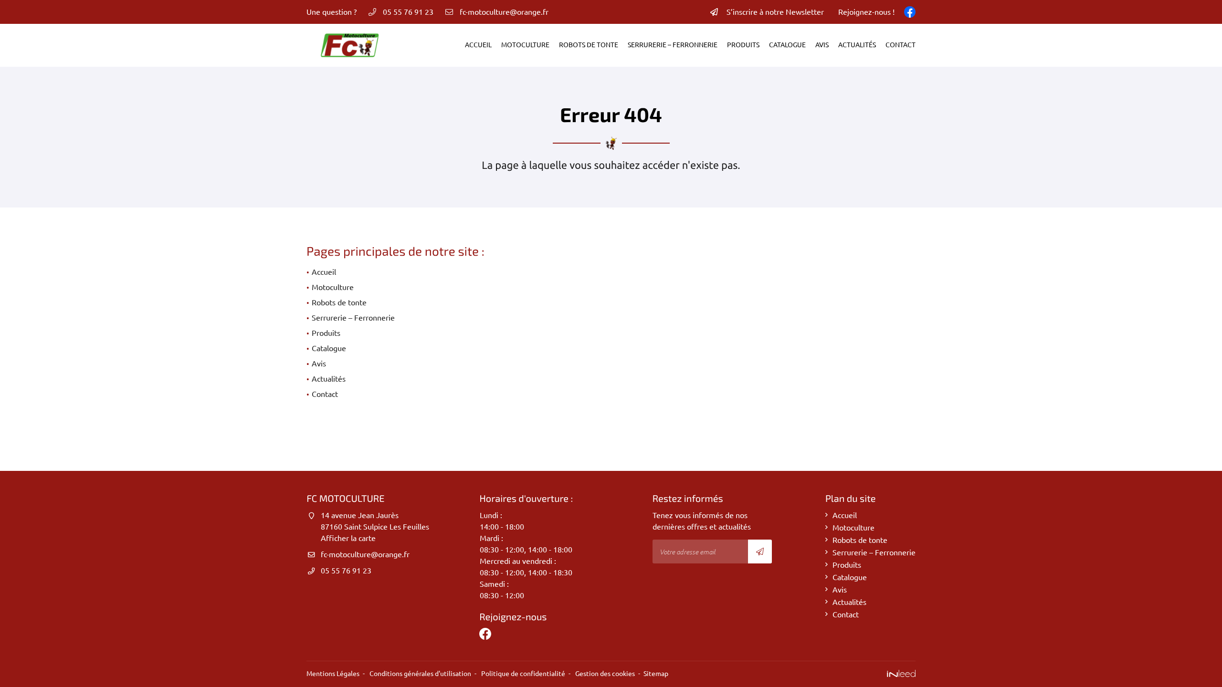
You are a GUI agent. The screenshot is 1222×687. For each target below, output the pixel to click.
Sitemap (655, 673)
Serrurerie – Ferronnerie (672, 45)
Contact (900, 45)
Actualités (857, 45)
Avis (822, 45)
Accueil (478, 45)
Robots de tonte (588, 45)
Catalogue (787, 45)
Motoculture (525, 45)
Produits (743, 45)
